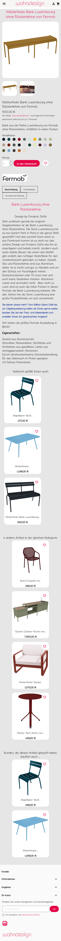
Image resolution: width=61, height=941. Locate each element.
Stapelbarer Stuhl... (22, 415)
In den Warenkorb (27, 164)
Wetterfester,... (22, 466)
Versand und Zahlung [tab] (14, 195)
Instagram (5, 923)
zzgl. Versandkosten (20, 115)
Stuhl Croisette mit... (30, 580)
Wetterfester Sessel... (30, 682)
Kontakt (5, 871)
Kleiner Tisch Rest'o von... (30, 733)
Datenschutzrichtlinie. (31, 914)
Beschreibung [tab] (11, 189)
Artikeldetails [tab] (29, 189)
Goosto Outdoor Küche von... (30, 631)
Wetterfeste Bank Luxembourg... (22, 517)
